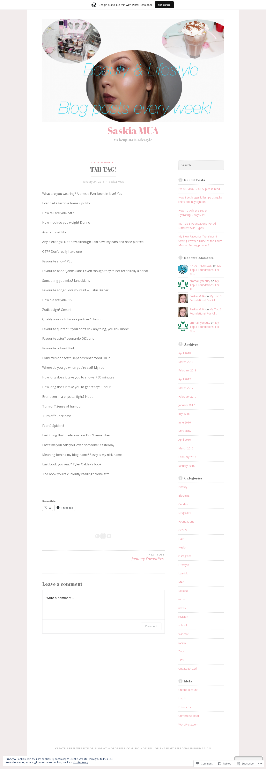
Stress (182, 642)
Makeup (183, 591)
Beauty (182, 487)
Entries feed (185, 707)
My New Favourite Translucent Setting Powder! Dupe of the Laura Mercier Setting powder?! (200, 241)
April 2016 (184, 439)
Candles (183, 504)
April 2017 (184, 379)
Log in (182, 698)
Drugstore (184, 513)
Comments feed (188, 716)
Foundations (186, 521)
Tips (181, 660)
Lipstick (183, 573)
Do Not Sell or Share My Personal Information (173, 748)
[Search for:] (201, 165)
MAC (181, 582)
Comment (151, 626)
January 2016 (186, 466)
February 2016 (187, 457)
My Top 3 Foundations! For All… (205, 270)
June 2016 (184, 422)
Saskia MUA (133, 130)
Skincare (183, 634)
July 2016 (184, 414)
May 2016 (184, 431)
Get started (164, 4)
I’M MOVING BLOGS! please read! (199, 189)
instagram (184, 556)
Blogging (183, 495)
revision (183, 616)
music (182, 599)
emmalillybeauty (200, 281)
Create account (188, 690)
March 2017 (185, 388)
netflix (182, 608)
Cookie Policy (80, 762)
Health (182, 547)
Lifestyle (183, 565)
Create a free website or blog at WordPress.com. (94, 748)
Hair (180, 539)
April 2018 (184, 353)
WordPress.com (188, 724)
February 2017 (187, 396)
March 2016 (185, 448)
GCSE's (182, 530)
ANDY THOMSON (201, 266)
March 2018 (185, 362)
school (182, 625)
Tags (181, 651)
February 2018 (187, 370)
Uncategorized (103, 162)
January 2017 (186, 405)
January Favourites (148, 557)
